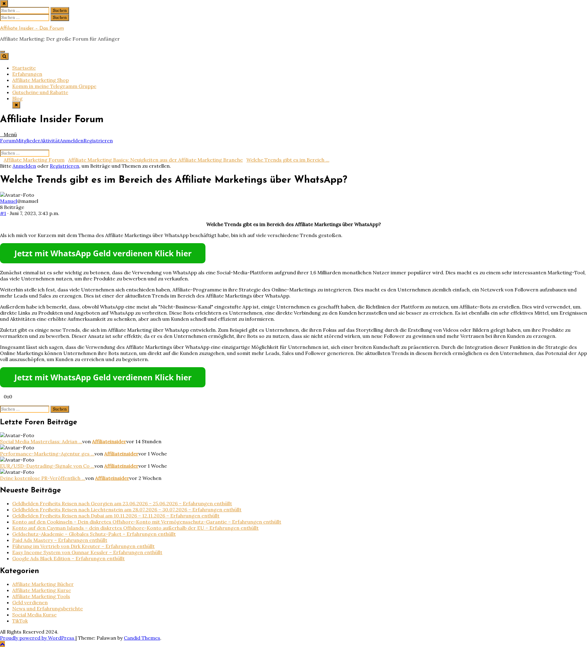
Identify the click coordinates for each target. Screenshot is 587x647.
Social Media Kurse (34, 615)
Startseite (24, 68)
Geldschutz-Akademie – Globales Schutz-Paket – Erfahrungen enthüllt (94, 534)
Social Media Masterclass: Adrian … (41, 441)
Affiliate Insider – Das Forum (32, 28)
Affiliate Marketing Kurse (41, 590)
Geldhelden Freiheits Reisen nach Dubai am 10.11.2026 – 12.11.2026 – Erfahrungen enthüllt (116, 516)
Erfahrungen (27, 74)
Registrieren (98, 140)
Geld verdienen (30, 602)
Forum (8, 140)
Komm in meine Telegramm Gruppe (54, 86)
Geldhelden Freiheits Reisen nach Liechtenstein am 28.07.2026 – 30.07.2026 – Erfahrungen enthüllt (127, 509)
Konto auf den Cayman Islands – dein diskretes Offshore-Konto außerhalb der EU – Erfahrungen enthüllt (135, 528)
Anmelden (71, 140)
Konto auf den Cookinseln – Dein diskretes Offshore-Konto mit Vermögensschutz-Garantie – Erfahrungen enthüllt (146, 522)
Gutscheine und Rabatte (40, 92)
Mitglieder (28, 140)
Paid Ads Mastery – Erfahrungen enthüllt (59, 540)
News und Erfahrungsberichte (47, 608)
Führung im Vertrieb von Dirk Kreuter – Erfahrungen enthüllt (83, 546)
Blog (17, 98)
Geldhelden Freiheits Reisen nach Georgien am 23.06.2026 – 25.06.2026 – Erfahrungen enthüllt (122, 503)
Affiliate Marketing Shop (40, 80)
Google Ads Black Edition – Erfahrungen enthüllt (68, 558)
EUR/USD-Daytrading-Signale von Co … (47, 466)
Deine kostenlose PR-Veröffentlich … (42, 478)
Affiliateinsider (109, 441)
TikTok (20, 621)
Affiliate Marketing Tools (41, 596)
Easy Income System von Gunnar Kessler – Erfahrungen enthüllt (87, 552)
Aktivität (50, 140)
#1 (3, 213)
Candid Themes (142, 638)
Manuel (8, 201)
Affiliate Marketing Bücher (43, 584)
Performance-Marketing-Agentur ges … (47, 454)
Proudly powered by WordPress (38, 638)
